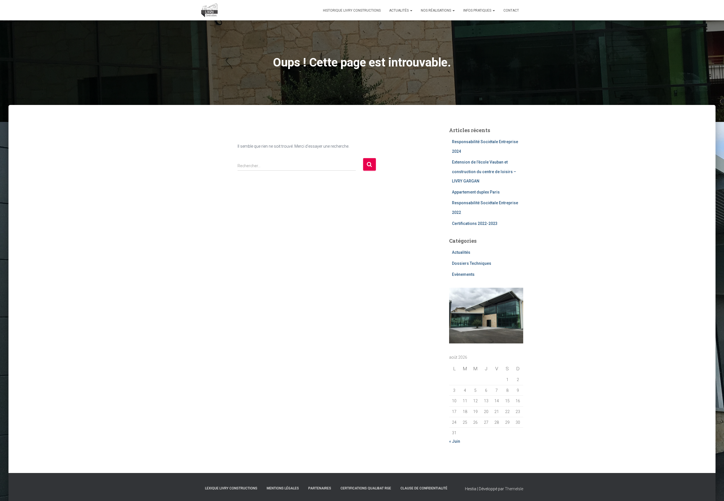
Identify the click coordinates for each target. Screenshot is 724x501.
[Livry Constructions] (209, 10)
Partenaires (319, 488)
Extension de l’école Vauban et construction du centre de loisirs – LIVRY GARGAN (484, 171)
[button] (411, 10)
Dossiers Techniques (471, 263)
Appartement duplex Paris (476, 192)
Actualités (399, 10)
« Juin (454, 441)
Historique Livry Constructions (352, 10)
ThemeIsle (514, 489)
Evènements (463, 274)
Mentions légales (283, 488)
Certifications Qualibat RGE (366, 488)
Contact (511, 10)
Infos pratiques (477, 10)
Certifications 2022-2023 (474, 223)
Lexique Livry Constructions (231, 488)
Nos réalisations (436, 10)
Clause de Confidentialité (423, 488)
